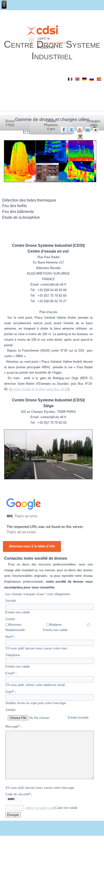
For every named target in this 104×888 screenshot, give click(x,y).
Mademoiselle (15, 630)
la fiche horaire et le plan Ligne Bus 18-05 (39, 389)
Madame (55, 624)
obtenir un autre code (40, 808)
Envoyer (13, 815)
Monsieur (14, 624)
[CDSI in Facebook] (64, 131)
